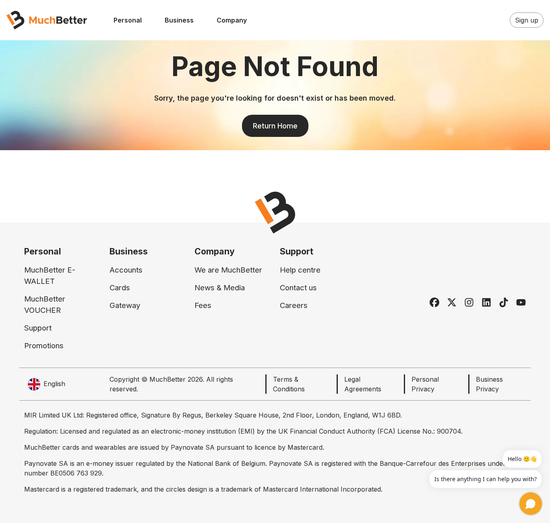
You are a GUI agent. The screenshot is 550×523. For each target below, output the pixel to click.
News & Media (219, 287)
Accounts (126, 270)
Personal (128, 20)
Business (179, 20)
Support (38, 328)
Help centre (300, 270)
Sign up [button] (526, 20)
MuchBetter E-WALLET (49, 275)
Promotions (44, 345)
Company (232, 20)
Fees (202, 305)
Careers (294, 305)
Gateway (125, 305)
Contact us (298, 287)
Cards (120, 287)
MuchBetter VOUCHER (44, 304)
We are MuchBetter (228, 270)
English (54, 384)
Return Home (275, 126)
